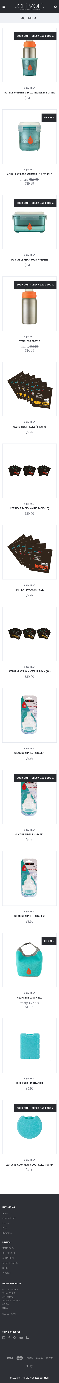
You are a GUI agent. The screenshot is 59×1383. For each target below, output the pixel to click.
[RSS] (27, 1337)
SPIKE (5, 1267)
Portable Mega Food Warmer (29, 259)
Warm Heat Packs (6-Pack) (29, 426)
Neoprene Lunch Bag (29, 997)
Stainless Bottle (29, 341)
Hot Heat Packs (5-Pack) (29, 589)
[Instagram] (3, 1337)
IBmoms (7, 1232)
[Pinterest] (14, 1337)
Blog (4, 1228)
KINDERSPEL (9, 1253)
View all (6, 1272)
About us (6, 1213)
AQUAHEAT (8, 1258)
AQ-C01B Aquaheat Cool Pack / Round (29, 1164)
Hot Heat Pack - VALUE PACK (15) (29, 508)
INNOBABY (8, 1248)
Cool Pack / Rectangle (29, 1083)
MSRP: (24, 179)
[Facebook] (9, 1337)
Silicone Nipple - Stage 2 (29, 834)
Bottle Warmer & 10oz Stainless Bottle (29, 92)
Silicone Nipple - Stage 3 (29, 916)
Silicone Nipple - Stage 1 (29, 752)
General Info (9, 1218)
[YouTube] (21, 1337)
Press (5, 1222)
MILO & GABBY (10, 1263)
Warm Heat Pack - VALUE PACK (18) (30, 671)
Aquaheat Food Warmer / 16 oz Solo (29, 174)
